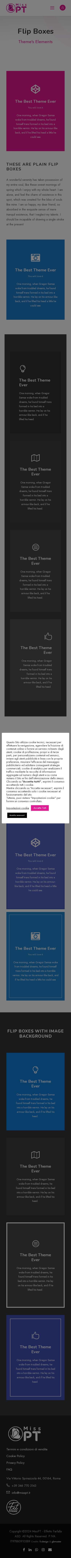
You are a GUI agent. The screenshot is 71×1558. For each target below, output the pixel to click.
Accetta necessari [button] (17, 815)
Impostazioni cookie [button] (17, 808)
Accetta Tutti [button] (39, 808)
